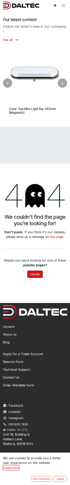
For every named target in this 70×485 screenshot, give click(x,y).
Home (35, 274)
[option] (35, 83)
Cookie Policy (11, 467)
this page (56, 237)
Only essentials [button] (41, 478)
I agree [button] (60, 478)
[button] (7, 83)
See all (8, 40)
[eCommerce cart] (54, 5)
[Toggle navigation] (63, 5)
